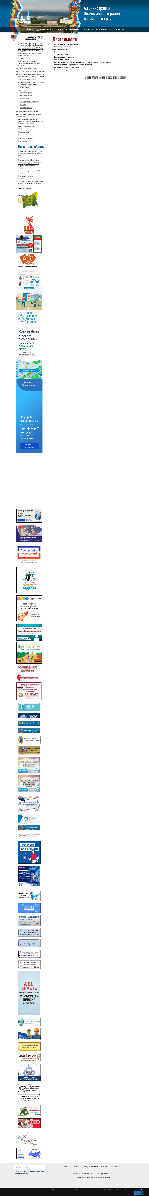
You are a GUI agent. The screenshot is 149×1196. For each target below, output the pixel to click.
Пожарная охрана (24, 132)
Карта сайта (115, 1167)
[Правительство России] (29, 718)
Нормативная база (26, 96)
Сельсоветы (72, 29)
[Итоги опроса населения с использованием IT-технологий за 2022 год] (29, 968)
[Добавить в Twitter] (110, 77)
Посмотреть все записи (25, 188)
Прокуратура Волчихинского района (31, 71)
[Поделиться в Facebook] (89, 77)
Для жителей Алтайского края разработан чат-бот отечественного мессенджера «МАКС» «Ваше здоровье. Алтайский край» (30, 163)
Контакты (76, 1167)
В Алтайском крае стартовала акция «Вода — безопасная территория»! (30, 182)
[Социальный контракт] (29, 710)
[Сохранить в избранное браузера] (117, 77)
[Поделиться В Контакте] (114, 77)
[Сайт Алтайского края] (29, 733)
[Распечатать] (121, 77)
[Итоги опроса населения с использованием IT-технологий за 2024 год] (29, 947)
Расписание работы (26, 93)
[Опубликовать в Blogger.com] (86, 77)
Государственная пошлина (29, 102)
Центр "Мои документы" (27, 126)
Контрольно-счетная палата (27, 68)
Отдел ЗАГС (22, 90)
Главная (67, 1167)
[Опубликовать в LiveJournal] (100, 77)
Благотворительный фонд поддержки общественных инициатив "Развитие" (31, 75)
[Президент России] (29, 725)
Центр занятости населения (27, 79)
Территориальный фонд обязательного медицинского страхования (31, 83)
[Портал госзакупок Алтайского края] (29, 829)
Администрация (44, 29)
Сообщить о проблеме (29, 445)
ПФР (19, 135)
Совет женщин (23, 141)
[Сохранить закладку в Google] (93, 77)
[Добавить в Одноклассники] (107, 77)
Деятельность (103, 29)
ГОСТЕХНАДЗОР (24, 87)
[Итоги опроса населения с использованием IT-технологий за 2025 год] (29, 936)
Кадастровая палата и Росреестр (29, 111)
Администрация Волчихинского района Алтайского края (103, 13)
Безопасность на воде (25, 176)
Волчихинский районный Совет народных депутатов (29, 54)
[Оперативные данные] (27, 681)
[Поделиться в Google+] (96, 77)
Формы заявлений (26, 108)
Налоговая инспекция (25, 138)
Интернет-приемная (91, 1167)
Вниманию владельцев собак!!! (29, 171)
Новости (119, 29)
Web (142, 1189)
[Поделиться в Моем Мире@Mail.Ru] (103, 77)
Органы (87, 29)
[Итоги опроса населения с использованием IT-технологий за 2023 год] (29, 957)
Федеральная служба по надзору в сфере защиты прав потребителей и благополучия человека (30, 121)
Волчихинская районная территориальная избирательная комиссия (29, 63)
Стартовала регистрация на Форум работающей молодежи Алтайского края (30, 153)
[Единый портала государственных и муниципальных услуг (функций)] (29, 838)
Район (28, 29)
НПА (59, 29)
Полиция (21, 58)
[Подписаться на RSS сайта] (124, 77)
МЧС (20, 129)
